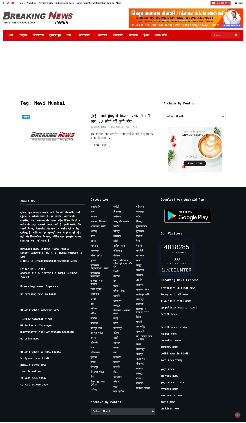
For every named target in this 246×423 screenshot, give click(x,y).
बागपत (116, 347)
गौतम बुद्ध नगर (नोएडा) (98, 383)
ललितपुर (140, 299)
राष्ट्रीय (23, 35)
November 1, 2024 (120, 127)
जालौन (116, 226)
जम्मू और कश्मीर (121, 221)
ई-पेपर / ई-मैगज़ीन (97, 283)
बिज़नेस (116, 362)
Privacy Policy (46, 3)
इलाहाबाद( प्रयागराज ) (96, 275)
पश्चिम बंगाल (119, 290)
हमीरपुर (139, 373)
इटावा (93, 260)
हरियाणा (139, 383)
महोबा (138, 216)
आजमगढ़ (95, 245)
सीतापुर (139, 353)
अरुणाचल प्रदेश (98, 226)
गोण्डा (93, 362)
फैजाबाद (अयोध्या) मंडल (122, 312)
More (118, 3)
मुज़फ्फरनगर (141, 226)
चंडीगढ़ (94, 389)
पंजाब (115, 285)
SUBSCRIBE (222, 3)
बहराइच (116, 342)
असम (93, 235)
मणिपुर (116, 381)
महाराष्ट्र (140, 211)
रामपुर (138, 265)
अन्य (93, 211)
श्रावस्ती (140, 331)
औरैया (93, 313)
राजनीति (140, 250)
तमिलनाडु (117, 250)
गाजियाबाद (95, 352)
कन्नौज (94, 318)
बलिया (116, 332)
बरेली (115, 323)
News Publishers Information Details (95, 3)
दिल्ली (115, 271)
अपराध (26, 117)
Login (240, 3)
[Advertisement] (123, 67)
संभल (138, 344)
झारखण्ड (117, 235)
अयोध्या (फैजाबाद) (100, 221)
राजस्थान (140, 255)
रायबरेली (140, 270)
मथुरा (115, 386)
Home (22, 3)
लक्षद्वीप (139, 279)
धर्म (114, 281)
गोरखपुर (94, 366)
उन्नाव (93, 298)
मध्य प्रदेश (118, 35)
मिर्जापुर (139, 221)
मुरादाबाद (140, 231)
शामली (139, 321)
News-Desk (100, 127)
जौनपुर (116, 231)
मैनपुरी (139, 245)
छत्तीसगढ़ (133, 35)
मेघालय (139, 235)
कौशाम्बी (94, 342)
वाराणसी (139, 304)
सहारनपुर (140, 349)
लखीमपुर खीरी (142, 294)
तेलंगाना (116, 255)
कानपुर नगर (96, 327)
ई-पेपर (146, 35)
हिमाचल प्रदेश (143, 388)
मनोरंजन (140, 206)
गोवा (92, 376)
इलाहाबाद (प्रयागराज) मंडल (99, 267)
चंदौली (116, 206)
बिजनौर (116, 366)
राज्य (69, 35)
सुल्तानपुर (140, 358)
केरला (93, 337)
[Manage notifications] (237, 415)
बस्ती (115, 337)
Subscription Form (64, 3)
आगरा (93, 240)
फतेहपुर (116, 305)
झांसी (115, 240)
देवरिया (116, 276)
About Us (31, 3)
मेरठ (138, 240)
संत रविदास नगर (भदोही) (144, 338)
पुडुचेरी (116, 295)
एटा (92, 303)
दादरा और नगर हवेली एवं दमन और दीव (122, 263)
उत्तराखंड (102, 35)
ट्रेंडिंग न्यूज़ (55, 35)
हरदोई (139, 378)
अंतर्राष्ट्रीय (38, 35)
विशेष (138, 316)
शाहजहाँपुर (141, 326)
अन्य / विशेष (161, 35)
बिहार (115, 371)
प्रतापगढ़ (117, 300)
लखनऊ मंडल (142, 289)
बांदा (115, 352)
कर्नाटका (94, 323)
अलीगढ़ (94, 231)
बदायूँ (115, 318)
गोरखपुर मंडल (97, 371)
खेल (92, 347)
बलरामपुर (117, 327)
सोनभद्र (140, 363)
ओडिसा (94, 308)
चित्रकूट (117, 211)
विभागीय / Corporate (142, 311)
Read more (100, 145)
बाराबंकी (116, 357)
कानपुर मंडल (97, 332)
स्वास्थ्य (139, 368)
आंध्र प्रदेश (96, 255)
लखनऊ (139, 284)
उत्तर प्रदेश (84, 35)
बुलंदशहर (117, 376)
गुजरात (94, 357)
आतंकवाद (95, 250)
